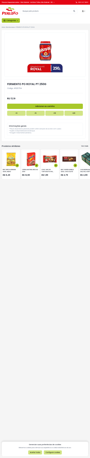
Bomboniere (10, 27)
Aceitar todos (35, 452)
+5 (35, 113)
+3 (16, 113)
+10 (54, 113)
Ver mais (84, 146)
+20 (73, 113)
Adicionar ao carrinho (45, 106)
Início (3, 27)
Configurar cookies (53, 452)
